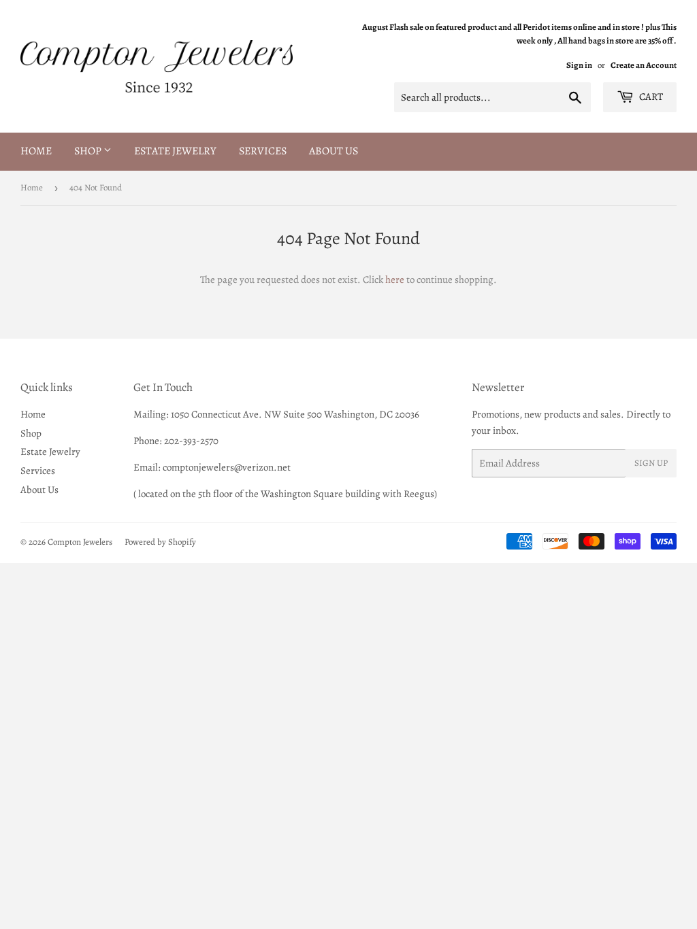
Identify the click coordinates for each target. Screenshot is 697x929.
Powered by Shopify (160, 541)
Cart (650, 96)
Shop (88, 150)
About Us (333, 150)
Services (263, 150)
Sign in (579, 65)
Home (36, 150)
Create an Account (644, 65)
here (394, 279)
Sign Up (651, 463)
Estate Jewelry (175, 150)
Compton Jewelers (80, 541)
